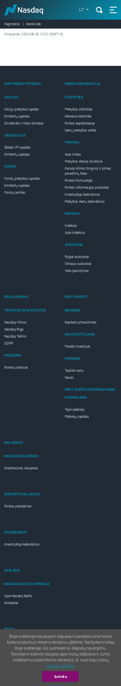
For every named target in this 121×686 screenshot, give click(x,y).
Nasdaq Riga (13, 329)
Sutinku (60, 677)
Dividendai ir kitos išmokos (24, 123)
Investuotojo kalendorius (82, 195)
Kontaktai (11, 603)
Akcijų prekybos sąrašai (21, 109)
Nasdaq (23, 9)
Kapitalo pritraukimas (81, 322)
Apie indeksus (75, 233)
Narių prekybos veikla (80, 130)
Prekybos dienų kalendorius (85, 202)
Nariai (69, 378)
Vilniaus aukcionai (78, 264)
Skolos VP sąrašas (17, 147)
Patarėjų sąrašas (77, 417)
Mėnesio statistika (78, 116)
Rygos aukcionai (77, 257)
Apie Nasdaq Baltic (18, 596)
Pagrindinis (12, 24)
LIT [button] (82, 10)
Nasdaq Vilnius (15, 322)
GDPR (8, 343)
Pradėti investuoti (77, 346)
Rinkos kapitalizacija (80, 123)
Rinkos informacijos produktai (87, 188)
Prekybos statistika (78, 109)
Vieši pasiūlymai (77, 271)
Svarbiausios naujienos (21, 468)
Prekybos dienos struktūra (84, 161)
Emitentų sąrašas (17, 116)
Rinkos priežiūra (16, 367)
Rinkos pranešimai (18, 506)
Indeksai (71, 226)
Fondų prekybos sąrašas (22, 179)
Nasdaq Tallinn (15, 336)
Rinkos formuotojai (79, 181)
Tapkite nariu (74, 371)
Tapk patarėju (75, 410)
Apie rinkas (73, 154)
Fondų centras (14, 193)
